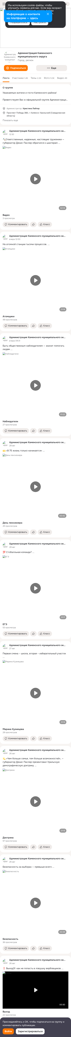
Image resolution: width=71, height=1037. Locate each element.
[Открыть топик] (35, 141)
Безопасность (10, 938)
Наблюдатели (10, 421)
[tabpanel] (35, 576)
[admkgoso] (5, 132)
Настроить (40, 22)
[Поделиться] (33, 224)
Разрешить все (19, 22)
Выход (6, 1011)
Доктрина (8, 837)
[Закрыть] (48, 14)
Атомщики (8, 316)
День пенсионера (12, 522)
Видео (6, 215)
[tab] (6, 78)
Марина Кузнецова (13, 729)
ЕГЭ (5, 624)
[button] (16, 68)
